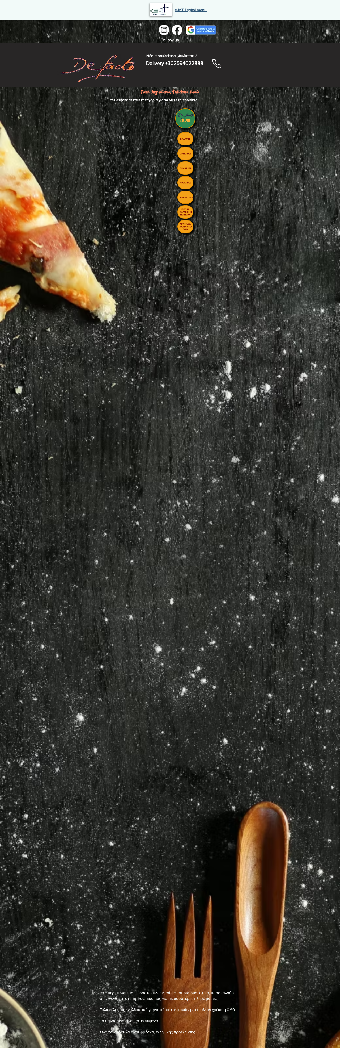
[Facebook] (177, 30)
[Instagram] (164, 30)
